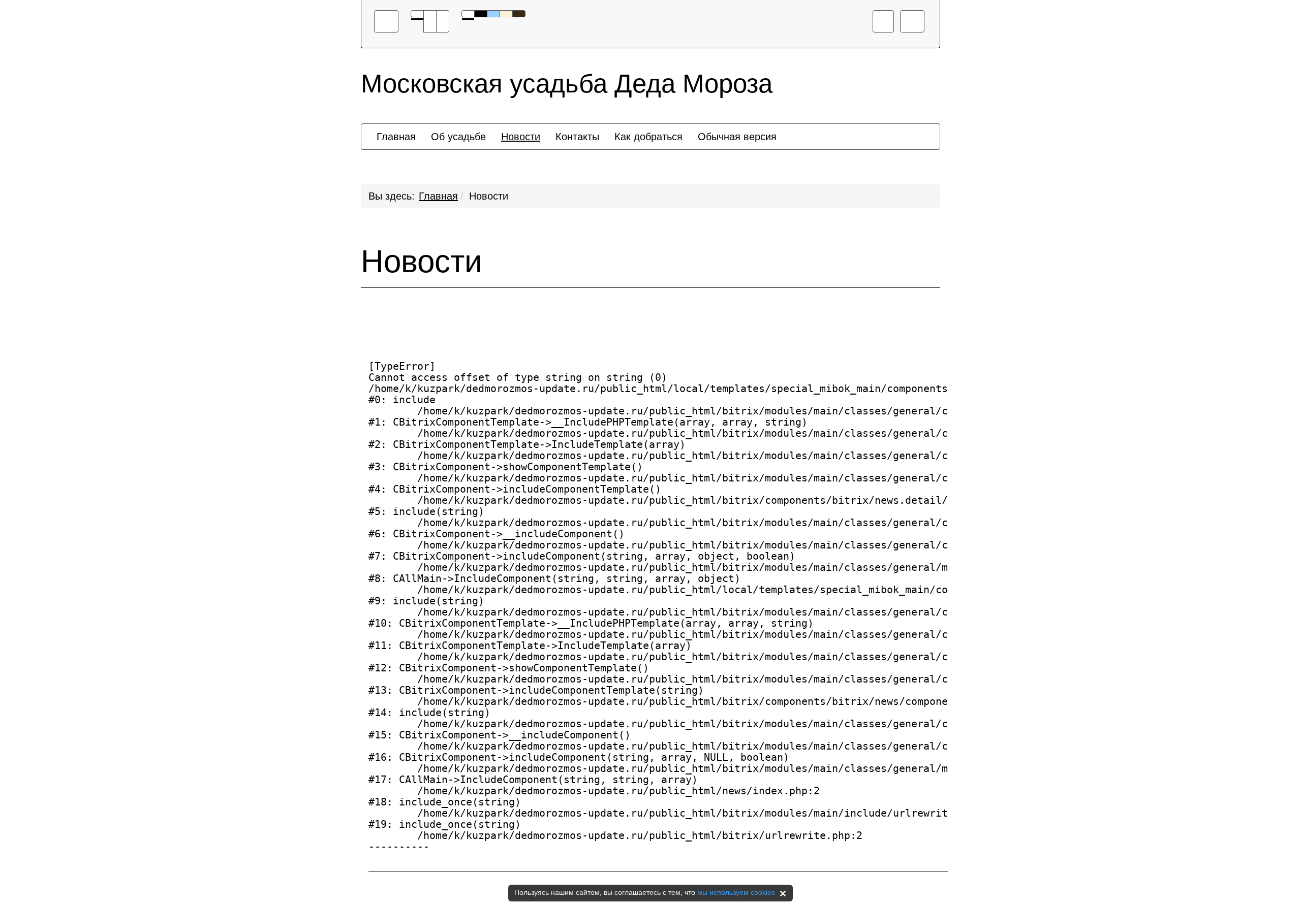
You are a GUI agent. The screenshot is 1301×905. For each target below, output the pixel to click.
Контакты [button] (577, 136)
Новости (488, 196)
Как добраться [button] (648, 136)
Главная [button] (396, 136)
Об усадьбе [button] (458, 136)
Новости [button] (520, 136)
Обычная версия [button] (737, 136)
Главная (438, 196)
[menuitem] (396, 136)
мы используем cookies (736, 892)
